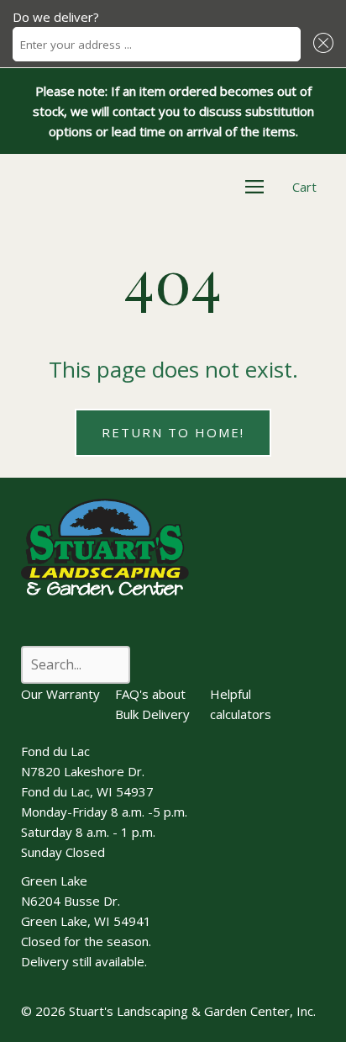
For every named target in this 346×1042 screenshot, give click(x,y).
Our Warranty (60, 693)
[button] (320, 44)
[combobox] (157, 44)
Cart (304, 186)
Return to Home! (173, 432)
